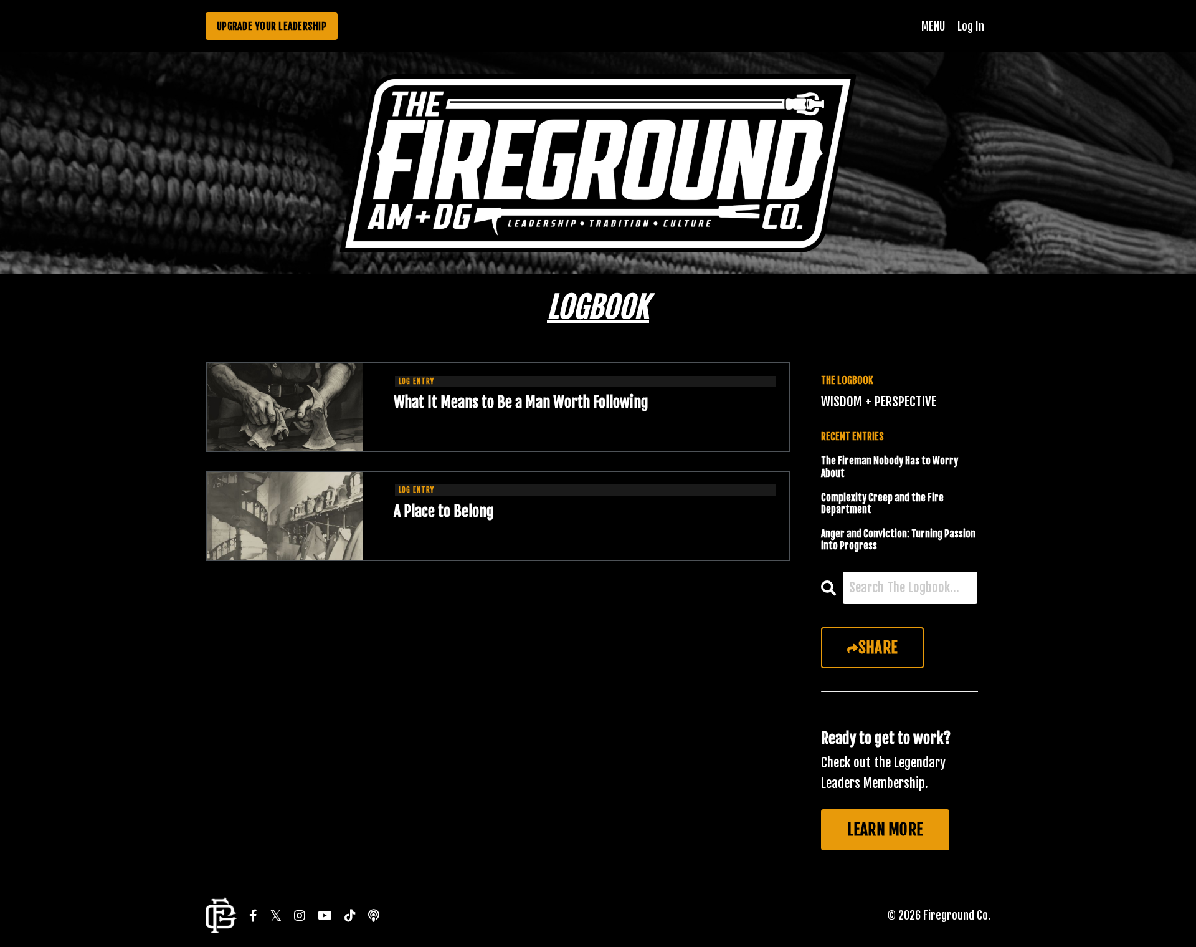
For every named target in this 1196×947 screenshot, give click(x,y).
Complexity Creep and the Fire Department (882, 504)
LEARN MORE (885, 829)
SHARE (878, 647)
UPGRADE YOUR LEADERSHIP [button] (271, 26)
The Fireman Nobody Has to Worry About (889, 467)
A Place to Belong (444, 511)
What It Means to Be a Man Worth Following (521, 402)
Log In (970, 26)
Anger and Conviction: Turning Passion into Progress (898, 540)
